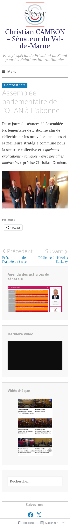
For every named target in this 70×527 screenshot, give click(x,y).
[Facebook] (30, 515)
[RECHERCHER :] (35, 481)
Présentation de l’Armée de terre (17, 256)
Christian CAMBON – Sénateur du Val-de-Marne (35, 38)
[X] (39, 515)
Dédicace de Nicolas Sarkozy (53, 256)
